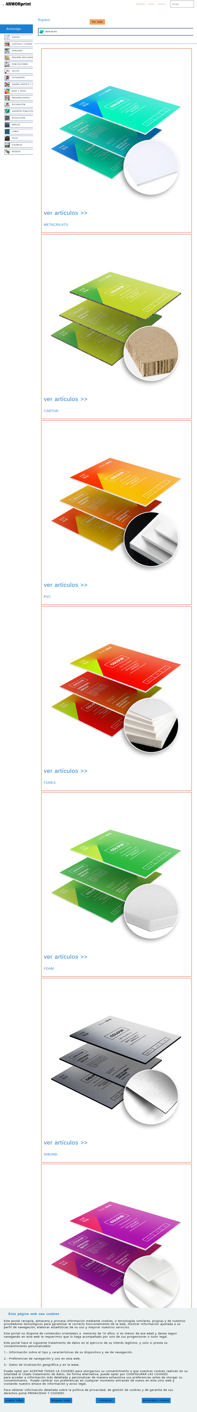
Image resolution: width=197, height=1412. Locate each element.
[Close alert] (192, 1312)
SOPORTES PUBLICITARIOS (23, 111)
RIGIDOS (15, 151)
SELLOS (14, 71)
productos (140, 4)
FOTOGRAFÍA (17, 77)
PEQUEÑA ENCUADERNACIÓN (23, 57)
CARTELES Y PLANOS (21, 44)
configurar (105, 1400)
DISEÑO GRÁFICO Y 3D (22, 84)
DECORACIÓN (17, 104)
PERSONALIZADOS (20, 98)
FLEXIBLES (16, 145)
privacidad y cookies (156, 1400)
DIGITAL (15, 37)
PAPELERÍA (16, 51)
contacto (162, 4)
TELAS (14, 138)
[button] (116, 132)
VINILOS (15, 125)
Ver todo (97, 21)
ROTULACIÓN (17, 118)
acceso (151, 4)
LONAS (14, 131)
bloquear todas (61, 1400)
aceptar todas (14, 1400)
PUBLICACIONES (19, 64)
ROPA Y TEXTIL (17, 91)
